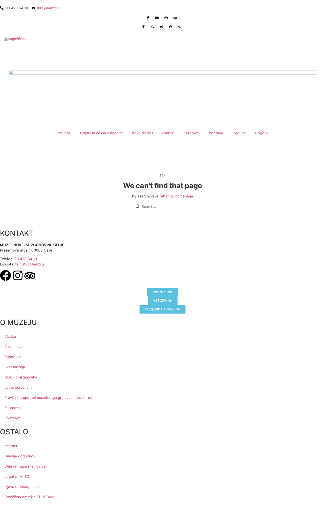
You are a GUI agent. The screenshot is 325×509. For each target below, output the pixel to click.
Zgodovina (13, 357)
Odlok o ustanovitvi (20, 377)
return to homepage (176, 196)
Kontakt (168, 133)
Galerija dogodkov (19, 456)
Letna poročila (16, 387)
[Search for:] (162, 206)
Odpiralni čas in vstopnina (101, 133)
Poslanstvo (13, 346)
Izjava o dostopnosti (21, 486)
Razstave (191, 133)
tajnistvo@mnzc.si (30, 264)
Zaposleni (12, 408)
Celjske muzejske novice (25, 466)
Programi (215, 133)
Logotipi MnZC (16, 476)
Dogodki (262, 133)
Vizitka (10, 336)
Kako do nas (142, 133)
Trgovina (239, 133)
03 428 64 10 (25, 259)
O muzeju (63, 133)
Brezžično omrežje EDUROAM (29, 497)
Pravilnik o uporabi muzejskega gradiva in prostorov (48, 397)
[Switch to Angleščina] (15, 38)
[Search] (137, 207)
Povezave (12, 418)
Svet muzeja (14, 367)
